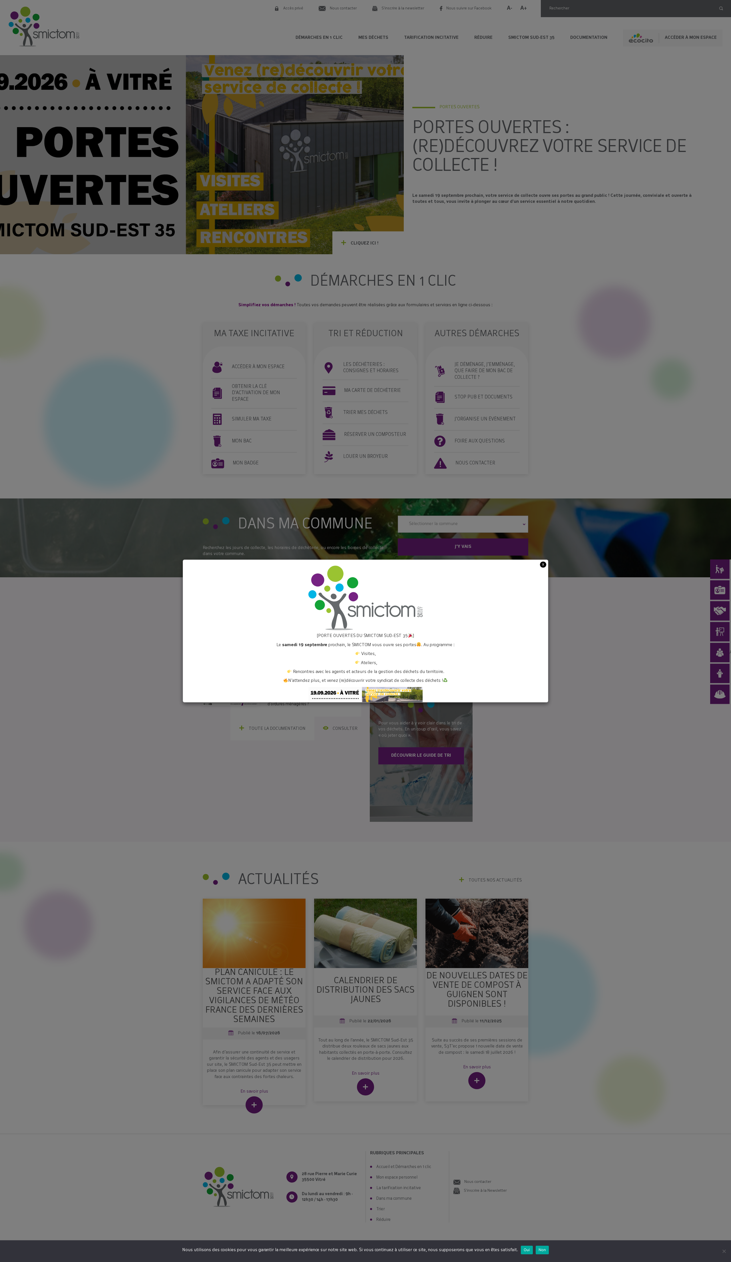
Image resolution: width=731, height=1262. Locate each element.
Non (542, 1249)
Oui (527, 1249)
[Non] (724, 1251)
